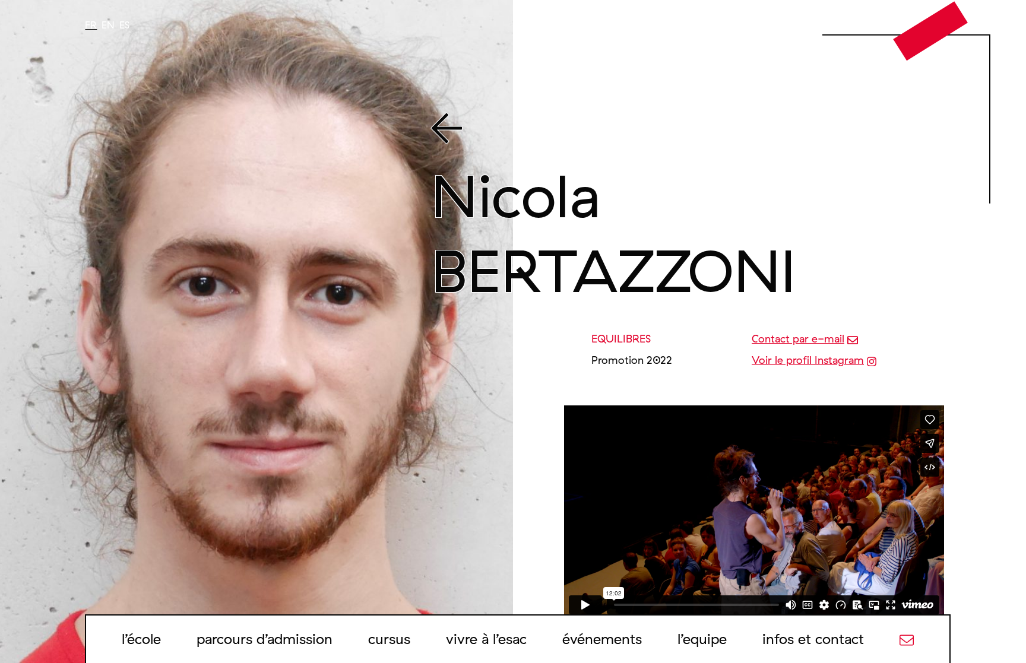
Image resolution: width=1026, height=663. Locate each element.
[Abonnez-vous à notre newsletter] (907, 639)
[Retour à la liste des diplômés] (685, 130)
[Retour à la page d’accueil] (930, 30)
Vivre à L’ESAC (486, 639)
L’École (141, 639)
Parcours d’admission (264, 639)
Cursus (389, 639)
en (108, 25)
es (124, 25)
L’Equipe (702, 639)
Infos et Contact (813, 639)
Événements (602, 639)
